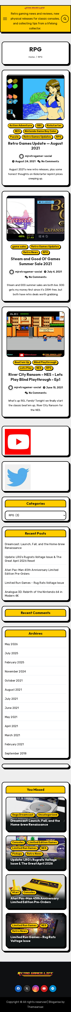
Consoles (18, 842)
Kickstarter (54, 125)
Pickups (17, 853)
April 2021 (11, 726)
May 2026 (11, 644)
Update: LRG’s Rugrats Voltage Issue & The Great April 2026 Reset (34, 863)
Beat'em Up (22, 362)
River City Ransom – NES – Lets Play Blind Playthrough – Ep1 (35, 377)
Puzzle (14, 136)
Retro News (30, 252)
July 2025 (11, 653)
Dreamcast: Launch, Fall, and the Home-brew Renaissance (35, 822)
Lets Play (26, 368)
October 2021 (14, 680)
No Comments (50, 161)
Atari (15, 892)
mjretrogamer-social (38, 156)
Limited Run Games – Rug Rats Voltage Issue (34, 582)
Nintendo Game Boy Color (40, 131)
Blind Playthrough (45, 362)
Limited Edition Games (42, 842)
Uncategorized (47, 814)
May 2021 (11, 717)
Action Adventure (20, 125)
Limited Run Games (24, 848)
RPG (58, 136)
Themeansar (35, 1007)
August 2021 (13, 689)
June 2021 (12, 708)
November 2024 (15, 671)
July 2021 (11, 698)
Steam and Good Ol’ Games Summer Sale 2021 (35, 261)
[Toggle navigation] (5, 19)
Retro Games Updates (37, 136)
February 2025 (14, 662)
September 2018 (16, 753)
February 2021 (14, 744)
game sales (19, 246)
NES (17, 131)
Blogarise (55, 1002)
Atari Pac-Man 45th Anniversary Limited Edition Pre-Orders (35, 900)
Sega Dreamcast (22, 814)
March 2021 (12, 735)
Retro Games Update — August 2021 (35, 146)
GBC (39, 125)
